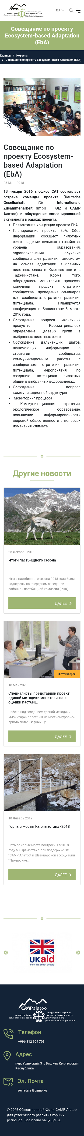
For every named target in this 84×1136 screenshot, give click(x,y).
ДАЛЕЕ (61, 603)
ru (58, 10)
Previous (6, 952)
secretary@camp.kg (32, 1090)
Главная (5, 55)
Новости (22, 55)
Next (78, 952)
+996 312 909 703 (31, 1041)
